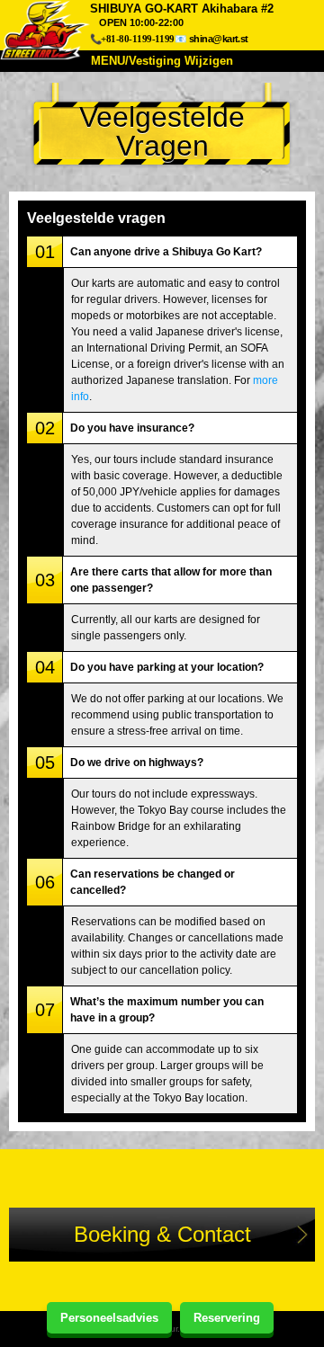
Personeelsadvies (109, 1318)
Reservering (227, 1318)
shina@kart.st (218, 38)
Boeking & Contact (162, 1234)
